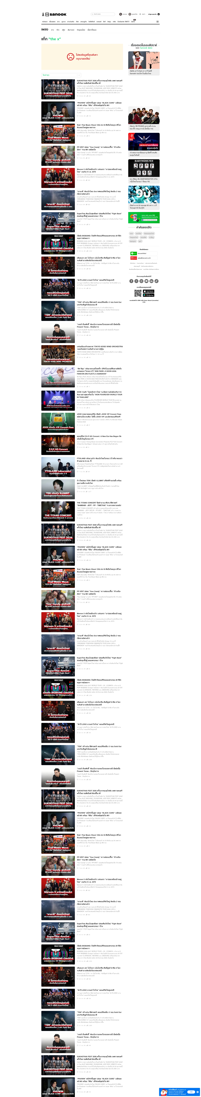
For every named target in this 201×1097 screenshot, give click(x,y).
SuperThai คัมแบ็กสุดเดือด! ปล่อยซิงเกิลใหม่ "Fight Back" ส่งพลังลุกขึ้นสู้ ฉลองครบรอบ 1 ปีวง (99, 214)
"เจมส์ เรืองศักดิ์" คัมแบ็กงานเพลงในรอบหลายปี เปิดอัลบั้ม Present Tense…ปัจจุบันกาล (98, 325)
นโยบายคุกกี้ (137, 266)
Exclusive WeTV (123, 21)
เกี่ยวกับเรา (132, 263)
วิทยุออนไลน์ (134, 237)
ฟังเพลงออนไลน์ (149, 233)
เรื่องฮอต (52, 21)
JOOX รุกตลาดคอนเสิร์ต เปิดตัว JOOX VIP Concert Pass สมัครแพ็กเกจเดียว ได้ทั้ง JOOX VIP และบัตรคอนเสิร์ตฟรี (99, 415)
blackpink (133, 241)
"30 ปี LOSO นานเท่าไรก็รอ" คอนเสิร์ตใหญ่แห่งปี (95, 280)
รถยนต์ (99, 21)
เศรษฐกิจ (84, 21)
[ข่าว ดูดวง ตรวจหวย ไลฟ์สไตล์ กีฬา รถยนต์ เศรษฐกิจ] (53, 14)
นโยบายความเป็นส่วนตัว (151, 263)
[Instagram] (141, 281)
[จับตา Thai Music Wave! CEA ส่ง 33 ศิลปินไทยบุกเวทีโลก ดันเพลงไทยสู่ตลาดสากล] (58, 133)
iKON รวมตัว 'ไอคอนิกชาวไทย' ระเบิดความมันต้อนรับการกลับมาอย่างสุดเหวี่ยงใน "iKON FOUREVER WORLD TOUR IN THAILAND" (99, 394)
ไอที (104, 21)
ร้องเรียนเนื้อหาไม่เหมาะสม (135, 269)
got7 (140, 241)
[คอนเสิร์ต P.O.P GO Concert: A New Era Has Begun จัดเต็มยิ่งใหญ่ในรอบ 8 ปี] (58, 445)
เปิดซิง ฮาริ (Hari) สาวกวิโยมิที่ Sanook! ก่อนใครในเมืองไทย (141, 72)
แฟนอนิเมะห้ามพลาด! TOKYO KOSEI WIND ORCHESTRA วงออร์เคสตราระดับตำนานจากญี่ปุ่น (100, 347)
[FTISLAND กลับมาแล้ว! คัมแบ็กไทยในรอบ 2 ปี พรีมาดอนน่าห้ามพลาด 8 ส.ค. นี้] (58, 467)
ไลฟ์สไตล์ (92, 21)
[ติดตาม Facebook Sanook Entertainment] (144, 217)
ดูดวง (64, 21)
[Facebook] (131, 281)
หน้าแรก (45, 21)
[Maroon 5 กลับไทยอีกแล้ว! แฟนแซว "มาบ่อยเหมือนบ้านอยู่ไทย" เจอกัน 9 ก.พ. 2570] (58, 178)
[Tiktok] (156, 281)
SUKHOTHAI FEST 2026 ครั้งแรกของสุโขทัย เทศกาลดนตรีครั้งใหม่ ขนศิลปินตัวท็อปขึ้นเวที (99, 81)
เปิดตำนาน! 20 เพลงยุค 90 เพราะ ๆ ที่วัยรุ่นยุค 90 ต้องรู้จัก (143, 206)
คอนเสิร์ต (143, 237)
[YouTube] (146, 281)
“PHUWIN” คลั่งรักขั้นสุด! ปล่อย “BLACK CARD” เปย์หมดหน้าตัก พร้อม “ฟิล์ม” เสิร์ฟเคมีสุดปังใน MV (99, 104)
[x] (136, 281)
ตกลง (191, 1092)
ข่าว (58, 21)
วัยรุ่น (109, 21)
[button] (92, 14)
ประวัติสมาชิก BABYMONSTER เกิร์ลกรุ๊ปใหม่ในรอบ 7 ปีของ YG (143, 180)
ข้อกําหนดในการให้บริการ (147, 266)
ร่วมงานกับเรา (140, 263)
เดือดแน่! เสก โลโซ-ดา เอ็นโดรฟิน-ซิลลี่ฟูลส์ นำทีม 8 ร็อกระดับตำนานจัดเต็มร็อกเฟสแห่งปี (98, 259)
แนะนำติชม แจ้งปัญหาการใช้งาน (151, 269)
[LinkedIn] (151, 281)
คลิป (114, 21)
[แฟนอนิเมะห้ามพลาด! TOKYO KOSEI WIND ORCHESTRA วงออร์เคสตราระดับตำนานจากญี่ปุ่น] (58, 355)
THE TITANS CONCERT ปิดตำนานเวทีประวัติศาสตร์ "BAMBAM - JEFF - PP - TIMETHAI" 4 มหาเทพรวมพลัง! (99, 503)
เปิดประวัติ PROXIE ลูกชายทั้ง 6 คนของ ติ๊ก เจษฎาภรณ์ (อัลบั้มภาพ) (143, 127)
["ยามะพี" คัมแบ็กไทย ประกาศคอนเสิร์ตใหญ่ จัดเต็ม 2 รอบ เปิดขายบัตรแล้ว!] (58, 200)
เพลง (131, 233)
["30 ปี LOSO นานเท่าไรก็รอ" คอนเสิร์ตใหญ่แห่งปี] (58, 288)
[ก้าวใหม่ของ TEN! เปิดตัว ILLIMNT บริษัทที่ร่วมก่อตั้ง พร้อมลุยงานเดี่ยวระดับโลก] (58, 489)
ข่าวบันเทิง (70, 21)
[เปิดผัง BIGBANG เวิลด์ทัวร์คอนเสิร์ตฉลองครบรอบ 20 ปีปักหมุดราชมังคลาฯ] (58, 244)
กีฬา (77, 21)
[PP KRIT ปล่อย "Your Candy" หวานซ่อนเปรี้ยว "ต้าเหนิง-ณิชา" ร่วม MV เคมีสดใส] (58, 155)
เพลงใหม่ (138, 233)
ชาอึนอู (151, 237)
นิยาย (133, 21)
